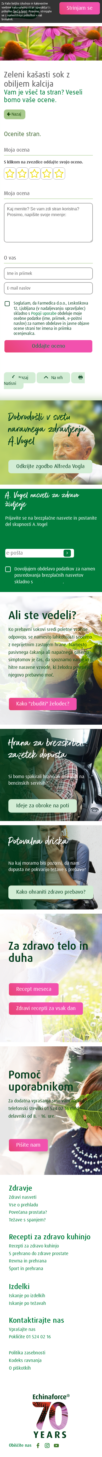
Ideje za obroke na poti (42, 806)
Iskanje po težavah (27, 1303)
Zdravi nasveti (22, 1197)
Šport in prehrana (26, 1268)
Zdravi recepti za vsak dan (46, 1008)
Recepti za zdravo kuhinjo (34, 1246)
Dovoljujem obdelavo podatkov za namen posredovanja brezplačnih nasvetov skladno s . (54, 575)
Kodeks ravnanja (25, 1360)
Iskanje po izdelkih (27, 1296)
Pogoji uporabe (43, 313)
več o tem (20, 11)
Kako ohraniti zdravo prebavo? (51, 892)
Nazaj (15, 114)
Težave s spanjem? (27, 1220)
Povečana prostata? (28, 1212)
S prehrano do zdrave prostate (38, 1253)
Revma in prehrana (28, 1261)
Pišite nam (28, 1145)
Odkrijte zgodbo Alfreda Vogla (50, 466)
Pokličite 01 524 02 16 (30, 1337)
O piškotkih (20, 1368)
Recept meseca (33, 989)
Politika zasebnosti (27, 1353)
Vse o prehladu (23, 1205)
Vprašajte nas (22, 1329)
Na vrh (53, 377)
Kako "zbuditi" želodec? (42, 704)
